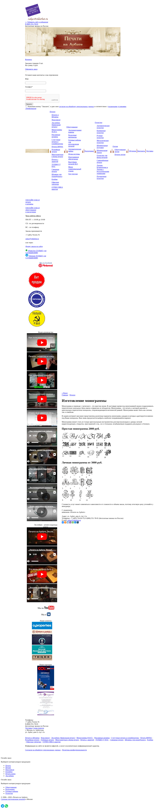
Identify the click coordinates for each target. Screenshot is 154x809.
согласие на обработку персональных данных (76, 106)
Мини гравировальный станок (74, 169)
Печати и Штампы (55, 116)
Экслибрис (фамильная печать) (56, 125)
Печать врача (10, 774)
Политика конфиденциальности (74, 750)
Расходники (89, 151)
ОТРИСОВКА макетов (57, 188)
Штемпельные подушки (102, 146)
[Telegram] (68, 522)
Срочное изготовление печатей (13, 799)
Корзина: (28, 59)
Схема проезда (38, 728)
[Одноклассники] (65, 522)
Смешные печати (55, 170)
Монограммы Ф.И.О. (57, 131)
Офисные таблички (55, 183)
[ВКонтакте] (63, 522)
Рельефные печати (56, 151)
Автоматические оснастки (103, 127)
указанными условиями (117, 106)
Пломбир (9, 772)
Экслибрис (9, 776)
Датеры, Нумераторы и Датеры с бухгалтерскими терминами (103, 169)
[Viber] (70, 522)
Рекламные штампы (56, 136)
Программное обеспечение (73, 158)
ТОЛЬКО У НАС (102, 740)
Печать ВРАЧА (57, 147)
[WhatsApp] (73, 522)
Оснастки (98, 122)
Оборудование (72, 127)
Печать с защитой (55, 160)
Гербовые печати (47, 740)
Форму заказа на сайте (34, 246)
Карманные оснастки (101, 132)
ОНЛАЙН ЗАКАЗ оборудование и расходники (32, 210)
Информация (30, 108)
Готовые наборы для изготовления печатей (74, 143)
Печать (8, 766)
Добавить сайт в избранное (36, 22)
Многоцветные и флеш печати (57, 156)
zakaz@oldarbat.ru (32, 239)
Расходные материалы (72, 136)
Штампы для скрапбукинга (57, 175)
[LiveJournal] (78, 522)
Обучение (132, 151)
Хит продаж (73, 174)
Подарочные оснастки (101, 177)
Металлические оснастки (103, 142)
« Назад (65, 393)
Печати (52, 112)
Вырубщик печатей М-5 (73, 163)
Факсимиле (56, 120)
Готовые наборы (11, 791)
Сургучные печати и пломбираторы (57, 142)
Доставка (149, 151)
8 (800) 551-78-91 (31, 24)
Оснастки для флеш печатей (102, 156)
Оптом (115, 146)
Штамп (8, 768)
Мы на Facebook (45, 263)
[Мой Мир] (75, 522)
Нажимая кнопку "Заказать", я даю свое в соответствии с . (77, 106)
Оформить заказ (31, 69)
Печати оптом (120, 154)
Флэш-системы (74, 154)
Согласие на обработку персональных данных (43, 750)
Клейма (54, 179)
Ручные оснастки (100, 137)
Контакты (141, 151)
